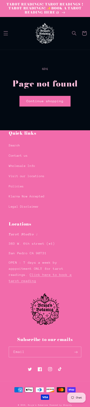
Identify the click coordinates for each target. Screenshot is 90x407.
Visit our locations (27, 176)
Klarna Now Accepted (27, 196)
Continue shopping (45, 101)
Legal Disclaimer (24, 206)
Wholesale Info (22, 166)
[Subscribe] (76, 352)
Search (14, 145)
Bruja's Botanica (38, 405)
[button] (6, 33)
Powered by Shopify (61, 405)
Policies (16, 186)
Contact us (18, 155)
